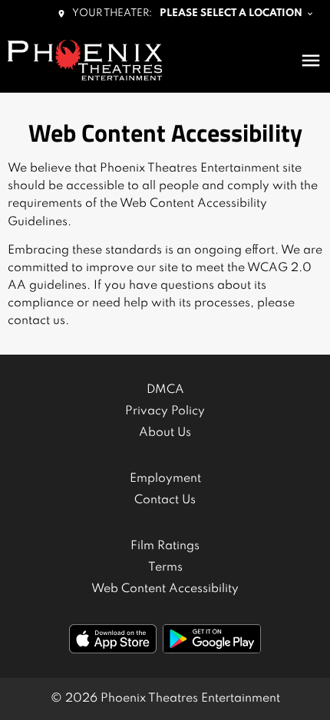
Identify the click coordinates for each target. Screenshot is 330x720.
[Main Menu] (310, 60)
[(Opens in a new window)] (113, 638)
